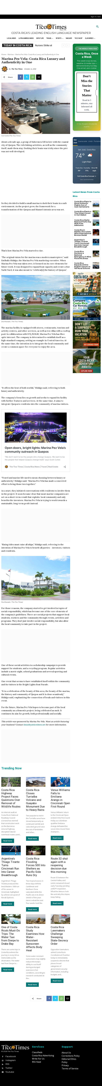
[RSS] (2, 1064)
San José (75, 141)
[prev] (63, 45)
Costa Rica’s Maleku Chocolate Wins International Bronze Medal (82, 232)
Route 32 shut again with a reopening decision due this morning (59, 865)
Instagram (10, 1060)
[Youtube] (2, 1072)
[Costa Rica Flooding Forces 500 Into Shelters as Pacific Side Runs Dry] (35, 850)
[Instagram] (2, 1060)
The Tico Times (16, 69)
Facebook (10, 1056)
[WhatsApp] (32, 77)
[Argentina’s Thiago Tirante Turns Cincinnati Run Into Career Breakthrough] (11, 850)
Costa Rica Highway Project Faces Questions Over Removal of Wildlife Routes (10, 798)
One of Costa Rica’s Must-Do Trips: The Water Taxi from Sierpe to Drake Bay (10, 935)
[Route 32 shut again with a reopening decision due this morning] (60, 850)
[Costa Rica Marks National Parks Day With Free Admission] (96, 222)
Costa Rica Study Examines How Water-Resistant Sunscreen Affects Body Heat (35, 939)
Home (3, 54)
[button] (97, 27)
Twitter (8, 1068)
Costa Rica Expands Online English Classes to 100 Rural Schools (82, 265)
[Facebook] (20, 77)
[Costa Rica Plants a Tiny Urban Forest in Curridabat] (96, 214)
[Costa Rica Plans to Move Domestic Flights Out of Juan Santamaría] (96, 204)
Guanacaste (82, 141)
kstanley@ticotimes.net (34, 724)
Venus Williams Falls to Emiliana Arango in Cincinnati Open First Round (60, 798)
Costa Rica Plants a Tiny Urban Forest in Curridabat (82, 213)
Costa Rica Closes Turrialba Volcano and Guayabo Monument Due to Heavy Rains (35, 799)
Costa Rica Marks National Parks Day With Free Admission (82, 222)
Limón (90, 141)
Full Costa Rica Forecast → (86, 176)
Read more (7, 841)
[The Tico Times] (5, 69)
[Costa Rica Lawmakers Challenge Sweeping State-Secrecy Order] (60, 919)
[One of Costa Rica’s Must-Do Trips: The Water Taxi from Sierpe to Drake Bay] (11, 919)
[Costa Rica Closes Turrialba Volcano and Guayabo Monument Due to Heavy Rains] (35, 782)
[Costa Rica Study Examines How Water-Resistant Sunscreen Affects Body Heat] (35, 919)
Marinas (11, 54)
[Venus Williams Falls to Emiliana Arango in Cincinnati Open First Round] (60, 782)
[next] (67, 45)
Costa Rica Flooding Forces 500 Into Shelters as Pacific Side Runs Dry (35, 867)
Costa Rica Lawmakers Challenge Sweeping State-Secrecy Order (59, 935)
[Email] (38, 77)
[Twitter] (26, 77)
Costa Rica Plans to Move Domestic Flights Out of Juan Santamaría (82, 204)
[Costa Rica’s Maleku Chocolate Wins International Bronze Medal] (96, 232)
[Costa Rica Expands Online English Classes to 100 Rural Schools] (96, 265)
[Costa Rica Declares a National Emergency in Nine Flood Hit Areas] (96, 254)
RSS (7, 1064)
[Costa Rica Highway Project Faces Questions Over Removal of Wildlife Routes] (11, 782)
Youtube (9, 1072)
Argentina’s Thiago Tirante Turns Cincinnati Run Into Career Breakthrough (10, 867)
